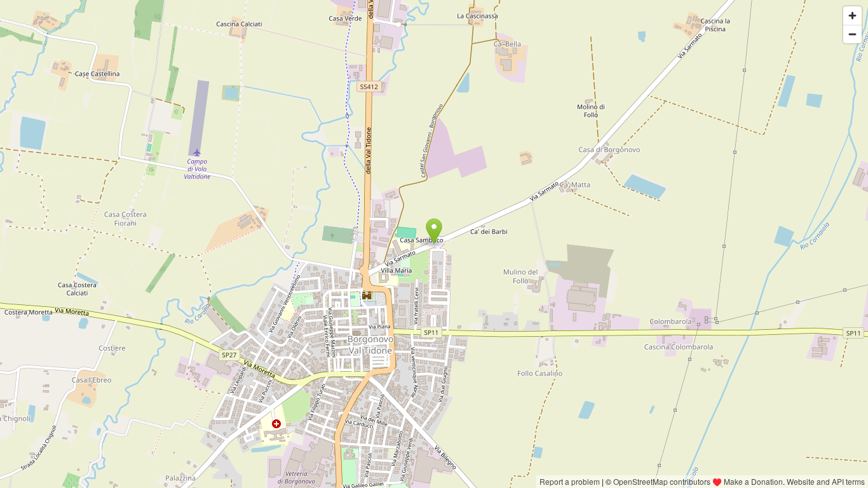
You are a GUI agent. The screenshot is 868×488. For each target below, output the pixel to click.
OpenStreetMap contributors (661, 481)
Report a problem (569, 481)
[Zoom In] (852, 15)
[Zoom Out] (852, 34)
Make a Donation (753, 481)
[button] (434, 231)
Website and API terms (826, 481)
